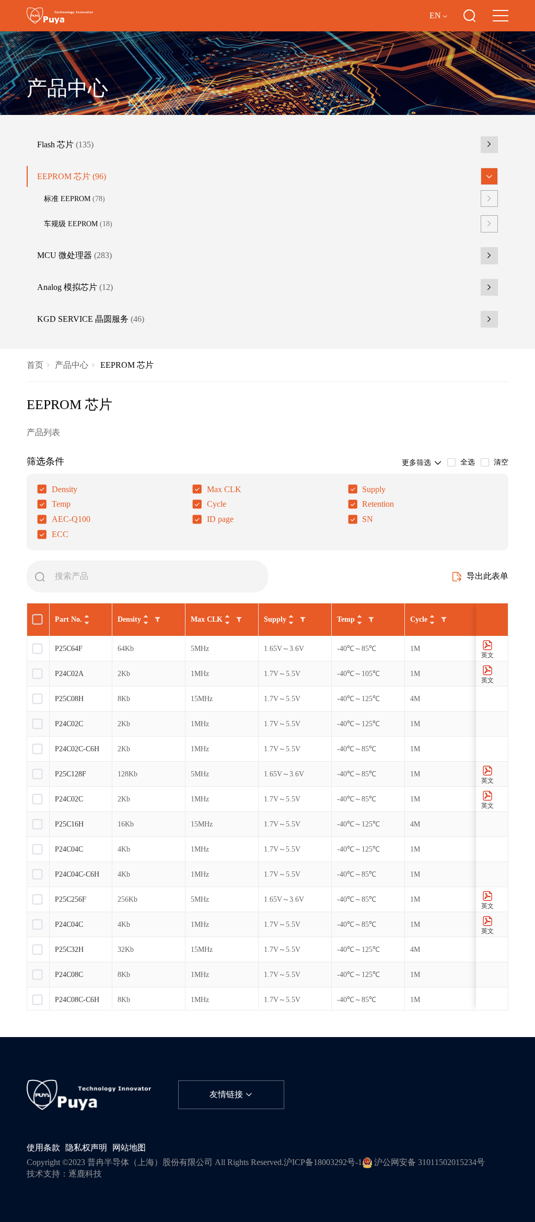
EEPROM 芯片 (71, 176)
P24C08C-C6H (77, 1000)
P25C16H (69, 824)
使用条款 (43, 1148)
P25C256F (70, 899)
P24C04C (69, 849)
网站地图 (129, 1148)
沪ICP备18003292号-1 (323, 1162)
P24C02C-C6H (77, 749)
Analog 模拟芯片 (75, 287)
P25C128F (70, 774)
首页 (35, 365)
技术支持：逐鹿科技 (64, 1174)
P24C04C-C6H (77, 874)
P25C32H (69, 949)
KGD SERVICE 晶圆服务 (90, 319)
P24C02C (69, 724)
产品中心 (71, 365)
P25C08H (69, 699)
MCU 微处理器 (74, 255)
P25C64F (69, 649)
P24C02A (69, 674)
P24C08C (69, 975)
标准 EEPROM (74, 198)
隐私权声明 (86, 1148)
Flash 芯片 (65, 144)
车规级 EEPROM (78, 223)
